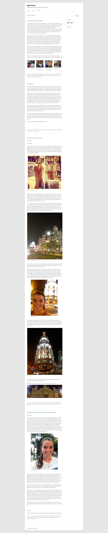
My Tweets (69, 26)
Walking (31, 130)
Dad (54, 74)
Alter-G (45, 108)
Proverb (47, 517)
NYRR (46, 75)
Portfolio (39, 10)
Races (48, 75)
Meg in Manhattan (38, 74)
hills (59, 515)
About (28, 10)
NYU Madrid (37, 403)
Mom (38, 75)
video (33, 121)
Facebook (49, 402)
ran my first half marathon (44, 26)
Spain (51, 403)
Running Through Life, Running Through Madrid (41, 412)
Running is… (30, 84)
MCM (36, 75)
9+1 (51, 74)
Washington (33, 76)
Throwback (29, 76)
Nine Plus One (42, 75)
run (53, 129)
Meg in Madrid (37, 402)
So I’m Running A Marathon (35, 21)
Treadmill (28, 130)
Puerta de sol (51, 517)
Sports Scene (44, 74)
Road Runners (54, 75)
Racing (50, 75)
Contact (33, 10)
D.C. (53, 74)
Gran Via (52, 402)
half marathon (58, 74)
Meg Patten (31, 5)
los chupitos (46, 486)
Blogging (46, 402)
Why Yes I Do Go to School (34, 138)
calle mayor (51, 515)
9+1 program (35, 37)
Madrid (39, 517)
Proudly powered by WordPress (32, 528)
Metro (33, 403)
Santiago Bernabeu (45, 403)
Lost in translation (58, 402)
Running (58, 75)
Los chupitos (36, 517)
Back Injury (50, 129)
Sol (49, 403)
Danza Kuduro (44, 490)
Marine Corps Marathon (48, 43)
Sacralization (59, 129)
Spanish (54, 403)
